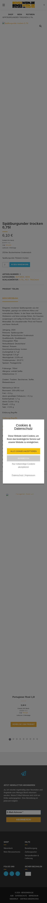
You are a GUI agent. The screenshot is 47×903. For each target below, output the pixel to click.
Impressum (30, 475)
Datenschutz (17, 475)
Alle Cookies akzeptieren (23, 451)
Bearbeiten (23, 458)
